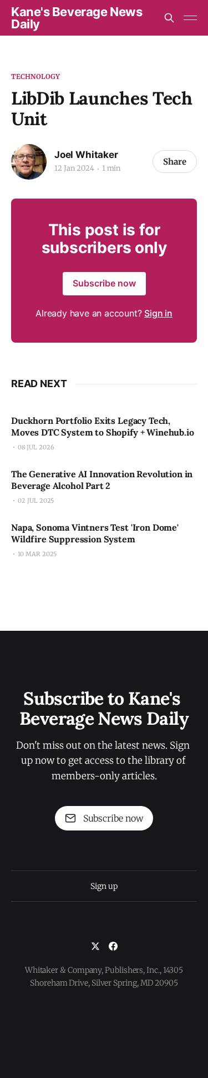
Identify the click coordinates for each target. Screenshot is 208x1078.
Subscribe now (104, 283)
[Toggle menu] (190, 17)
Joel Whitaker (86, 154)
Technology (35, 76)
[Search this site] (169, 17)
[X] (95, 946)
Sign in (158, 313)
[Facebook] (113, 946)
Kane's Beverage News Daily (76, 18)
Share (174, 161)
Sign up (103, 886)
